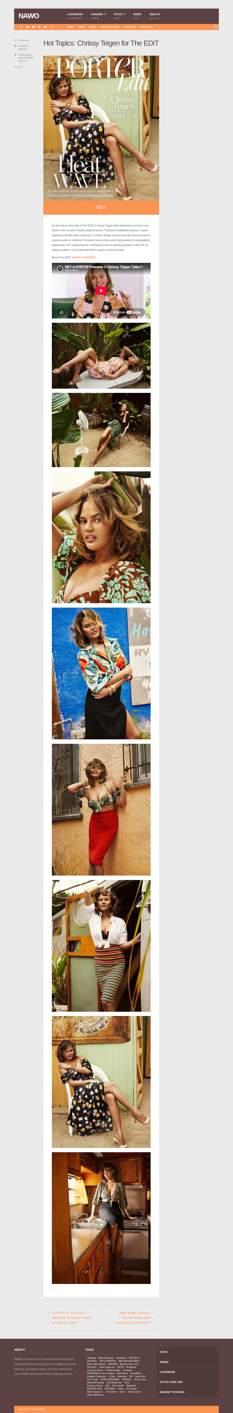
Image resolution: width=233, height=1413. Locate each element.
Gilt (131, 1376)
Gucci (122, 1392)
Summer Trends (95, 1385)
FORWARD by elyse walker (100, 1373)
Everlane (127, 1370)
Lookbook (75, 16)
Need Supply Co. (95, 1392)
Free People (118, 1385)
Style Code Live (107, 1367)
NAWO (28, 16)
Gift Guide (130, 27)
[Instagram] (27, 27)
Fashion (97, 16)
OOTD (120, 1367)
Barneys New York (129, 1364)
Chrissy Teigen (25, 55)
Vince (127, 1382)
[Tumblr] (39, 27)
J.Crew (111, 1376)
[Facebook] (21, 27)
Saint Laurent (134, 1392)
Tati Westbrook (114, 1382)
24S (107, 1385)
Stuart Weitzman (95, 1395)
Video (137, 16)
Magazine (22, 49)
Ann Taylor (131, 1389)
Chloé (120, 1389)
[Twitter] (45, 27)
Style (118, 16)
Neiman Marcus (106, 1358)
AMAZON (112, 1364)
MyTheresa (122, 1373)
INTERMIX (110, 1389)
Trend (81, 27)
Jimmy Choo (140, 1379)
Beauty (155, 16)
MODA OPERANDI (110, 1379)
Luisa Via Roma (95, 1370)
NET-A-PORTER (25, 58)
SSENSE (126, 1379)
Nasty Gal (140, 1376)
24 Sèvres (131, 1367)
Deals (93, 27)
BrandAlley (135, 1373)
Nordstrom (121, 1358)
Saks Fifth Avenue (96, 1364)
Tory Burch (111, 1392)
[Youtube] (51, 27)
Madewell (131, 1385)
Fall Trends (92, 1379)
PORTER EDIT (94, 1389)
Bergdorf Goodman (96, 1376)
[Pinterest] (33, 27)
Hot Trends (147, 27)
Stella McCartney (95, 1382)
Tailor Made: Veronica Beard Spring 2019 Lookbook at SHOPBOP (133, 1317)
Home (70, 27)
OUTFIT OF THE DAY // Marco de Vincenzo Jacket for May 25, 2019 (71, 1317)
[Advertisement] (193, 99)
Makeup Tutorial (110, 27)
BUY (101, 207)
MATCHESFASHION (129, 1361)
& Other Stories (113, 1370)
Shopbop (91, 1358)
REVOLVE (134, 1358)
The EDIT (22, 61)
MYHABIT (92, 1361)
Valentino (122, 1376)
